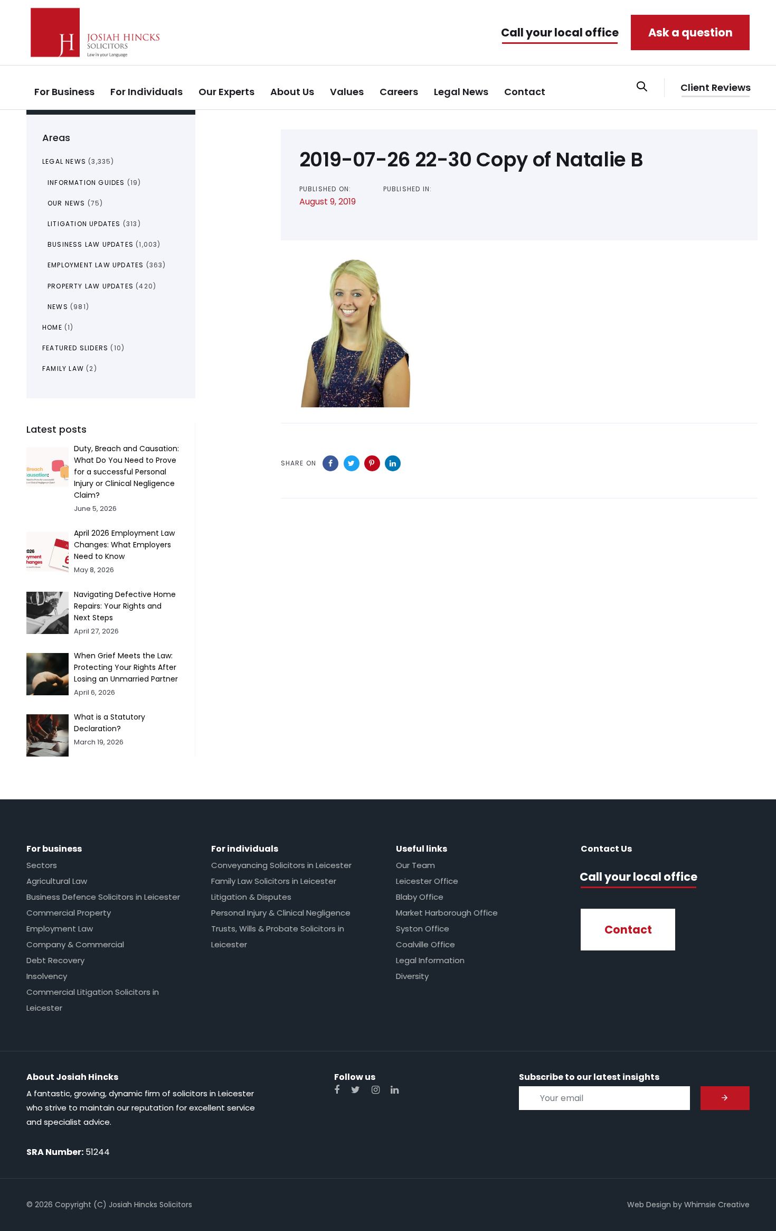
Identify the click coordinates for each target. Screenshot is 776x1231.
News (58, 306)
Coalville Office (425, 944)
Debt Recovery (55, 960)
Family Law (63, 368)
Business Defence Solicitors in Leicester (103, 896)
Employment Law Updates (96, 264)
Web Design (649, 1204)
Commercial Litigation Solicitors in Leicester (92, 999)
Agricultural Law (56, 881)
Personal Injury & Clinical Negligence (281, 912)
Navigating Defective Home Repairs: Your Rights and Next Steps (125, 606)
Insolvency (46, 976)
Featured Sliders (75, 347)
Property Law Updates (91, 286)
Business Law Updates (91, 244)
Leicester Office (427, 881)
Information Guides (86, 182)
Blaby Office (419, 896)
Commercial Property (68, 912)
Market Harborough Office (447, 912)
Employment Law (59, 928)
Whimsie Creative (717, 1204)
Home (52, 327)
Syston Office (422, 928)
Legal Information (430, 960)
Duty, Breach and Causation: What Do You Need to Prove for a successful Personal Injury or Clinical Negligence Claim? (126, 471)
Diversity (412, 976)
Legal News (64, 161)
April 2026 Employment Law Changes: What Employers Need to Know (124, 545)
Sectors (41, 865)
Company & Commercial (75, 944)
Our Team (415, 865)
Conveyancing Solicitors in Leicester (281, 865)
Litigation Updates (84, 223)
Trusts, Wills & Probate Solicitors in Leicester (277, 936)
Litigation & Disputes (251, 896)
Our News (67, 203)
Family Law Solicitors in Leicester (273, 881)
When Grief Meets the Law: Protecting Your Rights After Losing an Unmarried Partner (126, 667)
